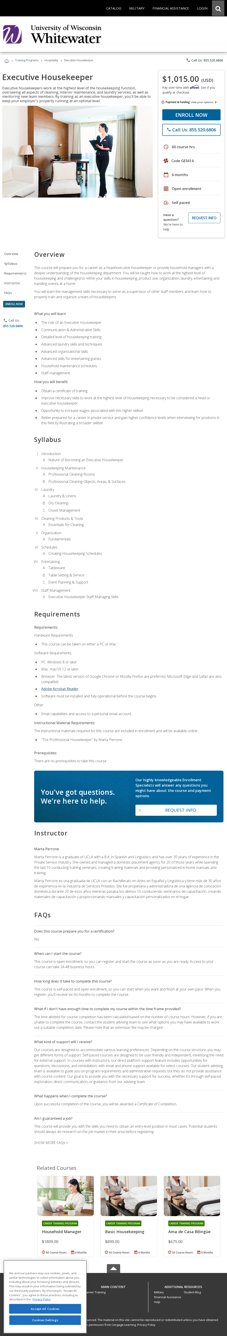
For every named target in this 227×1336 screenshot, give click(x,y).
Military (159, 1292)
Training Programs (26, 60)
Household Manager (61, 1231)
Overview (11, 254)
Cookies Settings (45, 1320)
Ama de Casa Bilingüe (189, 1231)
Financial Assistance (167, 1297)
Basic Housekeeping (124, 1231)
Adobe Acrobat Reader (59, 688)
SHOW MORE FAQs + (51, 1142)
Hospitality (52, 60)
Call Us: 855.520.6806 (204, 60)
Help (157, 1302)
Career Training (95, 1292)
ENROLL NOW (191, 114)
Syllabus (10, 263)
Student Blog (192, 1292)
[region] (45, 1296)
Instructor (12, 283)
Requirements (15, 273)
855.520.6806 (13, 326)
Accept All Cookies (45, 1309)
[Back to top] (113, 1286)
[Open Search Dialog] (218, 8)
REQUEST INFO (204, 217)
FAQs (8, 293)
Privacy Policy (146, 1325)
